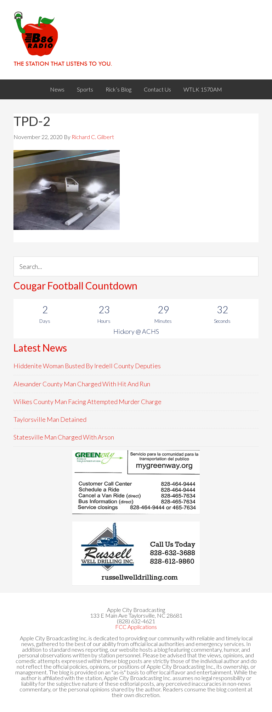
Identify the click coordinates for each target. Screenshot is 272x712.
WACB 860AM (135, 40)
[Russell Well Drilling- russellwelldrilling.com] (136, 553)
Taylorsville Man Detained (49, 419)
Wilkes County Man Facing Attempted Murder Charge (87, 401)
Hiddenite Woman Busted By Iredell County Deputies (87, 366)
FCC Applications (136, 626)
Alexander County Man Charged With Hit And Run (81, 384)
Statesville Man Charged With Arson (63, 437)
